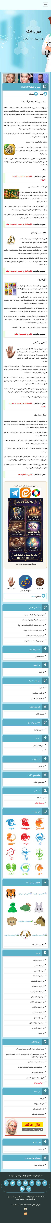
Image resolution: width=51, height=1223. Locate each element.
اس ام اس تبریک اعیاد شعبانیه (34, 614)
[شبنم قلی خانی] (10, 78)
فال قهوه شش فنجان (37, 698)
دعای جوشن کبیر (38, 745)
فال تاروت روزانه (38, 960)
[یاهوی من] (44, 1183)
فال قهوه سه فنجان (38, 693)
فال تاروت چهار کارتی (37, 991)
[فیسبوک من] (31, 1183)
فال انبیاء (41, 672)
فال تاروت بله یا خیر (37, 1028)
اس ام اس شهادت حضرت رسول (33, 630)
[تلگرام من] (38, 1183)
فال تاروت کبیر (39, 965)
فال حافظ (24, 214)
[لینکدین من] (22, 1189)
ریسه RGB (40, 797)
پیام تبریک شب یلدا (38, 1114)
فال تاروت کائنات (38, 976)
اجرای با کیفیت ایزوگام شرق (35, 1077)
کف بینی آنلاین (39, 396)
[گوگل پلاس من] (6, 1183)
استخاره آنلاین (39, 656)
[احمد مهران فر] (41, 78)
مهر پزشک (33, 31)
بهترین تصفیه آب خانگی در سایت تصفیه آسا (30, 1049)
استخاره (44, 169)
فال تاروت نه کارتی (38, 1007)
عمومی (33, 596)
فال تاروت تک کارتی (37, 981)
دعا (43, 750)
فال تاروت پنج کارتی (37, 996)
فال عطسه (41, 1149)
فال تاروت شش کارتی (37, 1002)
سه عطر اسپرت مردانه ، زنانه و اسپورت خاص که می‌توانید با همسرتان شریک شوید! (26, 1055)
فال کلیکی (41, 766)
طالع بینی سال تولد (38, 944)
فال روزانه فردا (39, 1165)
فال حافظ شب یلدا (38, 1108)
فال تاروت (34, 327)
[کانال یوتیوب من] (28, 1189)
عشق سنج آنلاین (39, 782)
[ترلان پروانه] (25, 78)
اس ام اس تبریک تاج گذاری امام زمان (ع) (31, 625)
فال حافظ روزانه (9, 214)
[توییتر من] (12, 1183)
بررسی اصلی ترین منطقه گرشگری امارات (31, 1067)
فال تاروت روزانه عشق (36, 1022)
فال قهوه (41, 688)
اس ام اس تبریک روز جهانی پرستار (33, 620)
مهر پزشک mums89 (30, 86)
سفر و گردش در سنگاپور (36, 1062)
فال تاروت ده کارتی (38, 1012)
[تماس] (19, 1183)
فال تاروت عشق (39, 1017)
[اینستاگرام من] (25, 1183)
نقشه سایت (15, 1204)
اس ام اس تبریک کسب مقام (35, 635)
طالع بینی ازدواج (16, 261)
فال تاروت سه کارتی (37, 986)
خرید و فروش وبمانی (37, 1072)
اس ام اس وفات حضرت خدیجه (34, 640)
